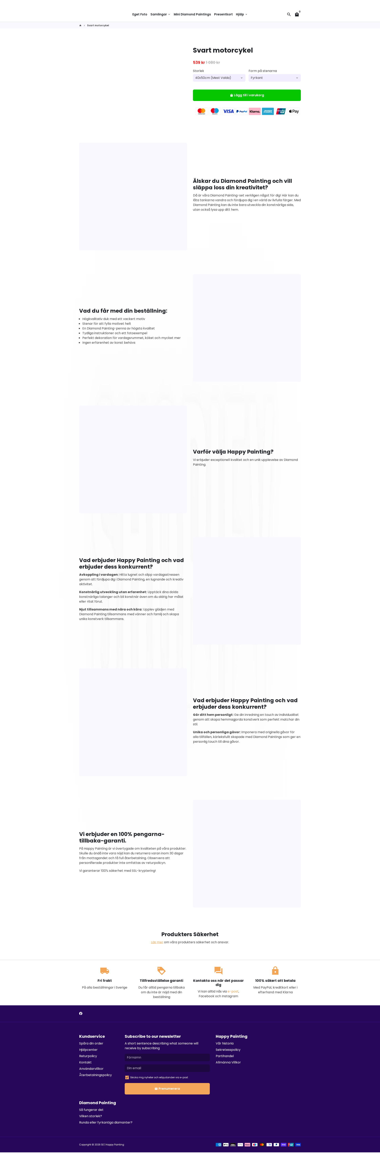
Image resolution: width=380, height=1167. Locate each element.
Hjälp (242, 14)
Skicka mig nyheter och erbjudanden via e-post (159, 1077)
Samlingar (160, 14)
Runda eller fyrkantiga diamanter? (105, 1122)
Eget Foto (139, 14)
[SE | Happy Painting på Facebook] (80, 1013)
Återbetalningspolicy (95, 1075)
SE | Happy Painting (112, 1144)
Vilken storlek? (90, 1116)
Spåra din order (91, 1043)
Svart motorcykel (98, 25)
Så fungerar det (91, 1110)
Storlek (198, 71)
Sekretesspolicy (228, 1049)
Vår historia (225, 1043)
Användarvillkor (91, 1068)
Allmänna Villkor (228, 1062)
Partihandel (225, 1056)
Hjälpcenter (88, 1049)
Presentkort (223, 14)
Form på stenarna (263, 71)
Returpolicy (88, 1056)
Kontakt (85, 1062)
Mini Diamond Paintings (192, 14)
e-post (233, 991)
